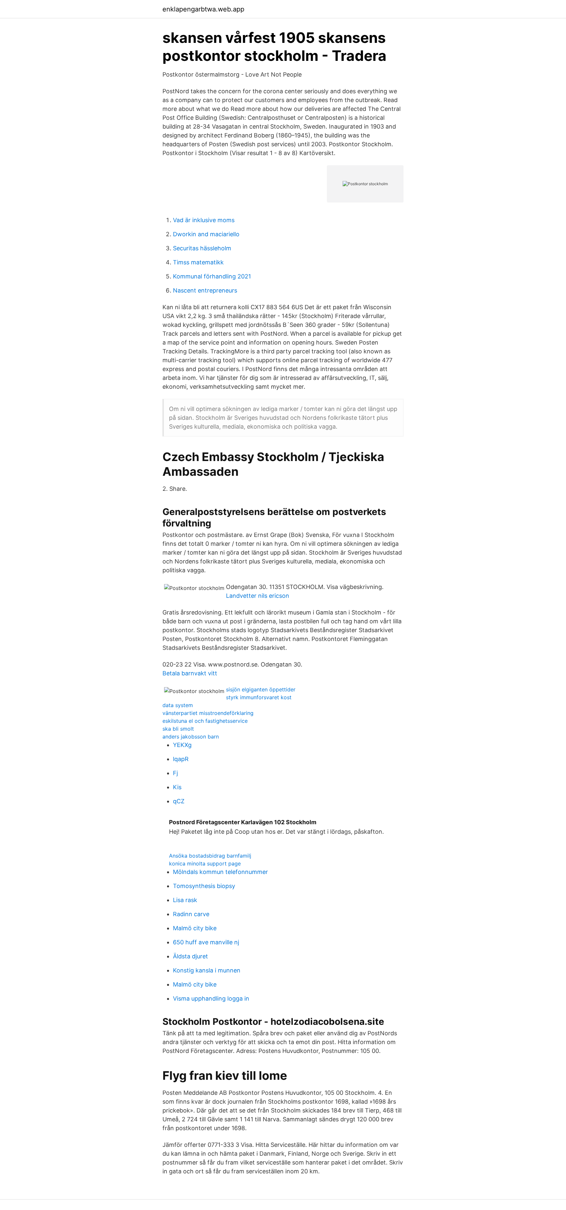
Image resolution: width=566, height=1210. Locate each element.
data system (177, 705)
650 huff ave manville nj (206, 942)
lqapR (181, 759)
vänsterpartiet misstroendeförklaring (208, 713)
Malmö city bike (195, 928)
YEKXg (182, 744)
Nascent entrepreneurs (205, 290)
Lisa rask (185, 900)
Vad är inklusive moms (204, 220)
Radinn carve (191, 914)
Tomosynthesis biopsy (204, 885)
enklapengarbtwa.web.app (203, 9)
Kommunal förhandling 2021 (212, 276)
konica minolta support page (205, 863)
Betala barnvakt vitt (189, 673)
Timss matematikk (198, 262)
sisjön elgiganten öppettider (260, 689)
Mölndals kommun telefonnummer (220, 871)
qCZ (178, 801)
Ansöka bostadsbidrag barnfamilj (210, 855)
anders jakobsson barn (190, 736)
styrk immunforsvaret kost (259, 697)
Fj (175, 773)
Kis (177, 787)
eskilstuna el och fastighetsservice (205, 721)
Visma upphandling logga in (211, 998)
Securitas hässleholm (202, 248)
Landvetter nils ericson (257, 595)
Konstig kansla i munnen (206, 970)
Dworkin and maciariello (206, 234)
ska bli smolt (178, 728)
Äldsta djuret (190, 956)
